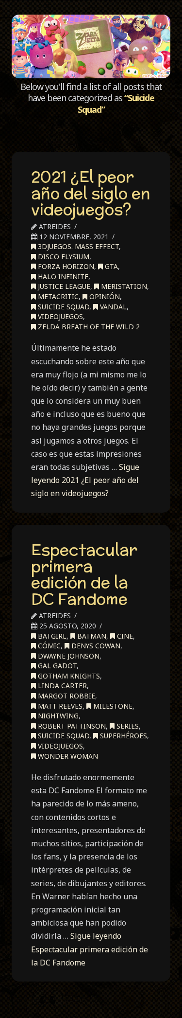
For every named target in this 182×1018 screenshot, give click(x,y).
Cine (124, 636)
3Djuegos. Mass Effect (77, 246)
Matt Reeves (59, 706)
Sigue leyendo (85, 480)
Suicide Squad (62, 306)
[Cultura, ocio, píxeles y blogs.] (91, 46)
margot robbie (65, 695)
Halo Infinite (62, 276)
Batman (90, 636)
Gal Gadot (56, 665)
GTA (110, 266)
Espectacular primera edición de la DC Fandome (84, 574)
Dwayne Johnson (67, 656)
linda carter (61, 685)
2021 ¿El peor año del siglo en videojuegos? (90, 192)
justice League (63, 286)
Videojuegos (59, 316)
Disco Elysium (62, 256)
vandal (112, 306)
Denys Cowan (94, 645)
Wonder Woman (67, 756)
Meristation (123, 286)
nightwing (57, 715)
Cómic (48, 645)
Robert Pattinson (71, 726)
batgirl (51, 636)
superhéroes (122, 735)
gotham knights (68, 675)
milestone (111, 706)
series (127, 726)
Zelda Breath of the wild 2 (88, 326)
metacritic (57, 296)
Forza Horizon (65, 266)
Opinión (103, 296)
